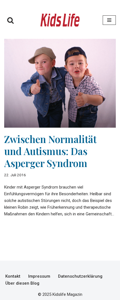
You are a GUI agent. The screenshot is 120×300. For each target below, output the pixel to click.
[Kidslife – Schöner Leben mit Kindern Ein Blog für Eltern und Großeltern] (60, 20)
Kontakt (12, 276)
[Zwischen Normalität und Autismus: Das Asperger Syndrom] (60, 83)
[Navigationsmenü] (109, 20)
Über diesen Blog (22, 283)
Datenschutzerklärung (80, 276)
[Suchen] (10, 20)
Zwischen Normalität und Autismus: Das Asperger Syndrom (50, 151)
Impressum (39, 276)
